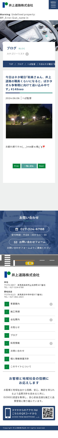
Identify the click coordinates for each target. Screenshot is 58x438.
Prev (16, 166)
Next (41, 166)
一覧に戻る (29, 166)
